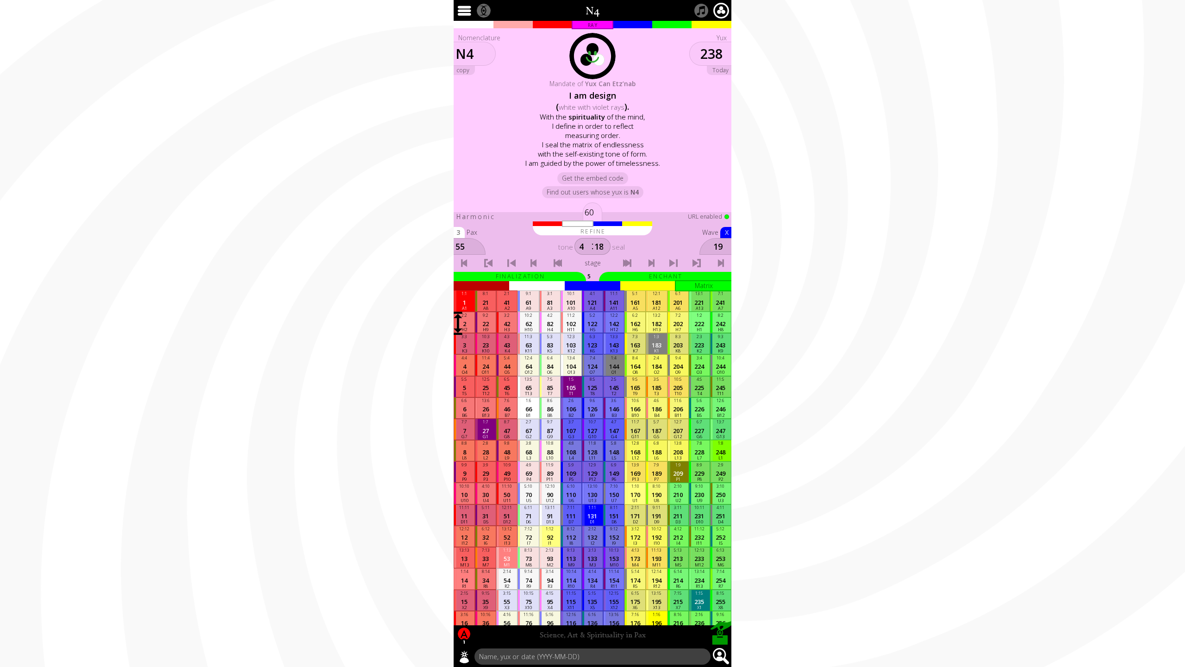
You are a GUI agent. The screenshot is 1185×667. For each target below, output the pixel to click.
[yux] (464, 656)
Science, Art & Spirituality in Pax (593, 635)
